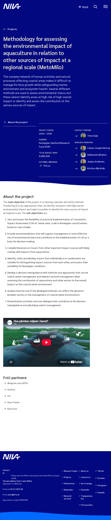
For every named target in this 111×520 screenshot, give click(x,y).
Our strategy (86, 483)
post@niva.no (14, 494)
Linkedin (101, 492)
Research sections (68, 497)
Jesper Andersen (95, 161)
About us (85, 471)
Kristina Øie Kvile (95, 168)
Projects (12, 29)
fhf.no (47, 165)
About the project (18, 122)
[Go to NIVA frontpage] (38, 7)
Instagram (101, 485)
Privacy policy (87, 505)
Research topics (71, 471)
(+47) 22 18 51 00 (15, 489)
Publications (69, 483)
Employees (68, 489)
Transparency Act (86, 497)
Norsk (85, 6)
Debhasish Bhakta (95, 154)
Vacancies (85, 489)
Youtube (101, 478)
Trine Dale (92, 135)
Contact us (85, 477)
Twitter (100, 471)
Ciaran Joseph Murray (95, 147)
